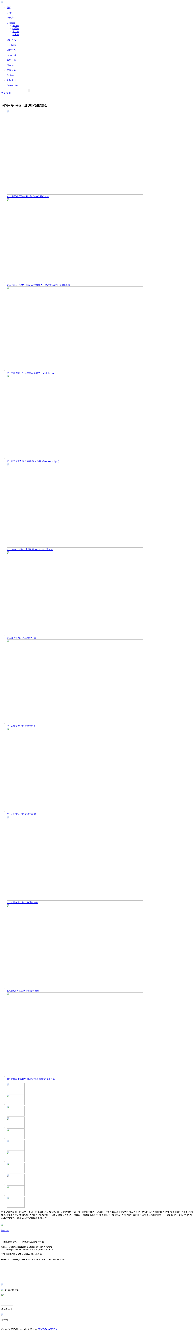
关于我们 (5, 1236)
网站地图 (5, 1265)
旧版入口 (5, 1231)
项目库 (15, 25)
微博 (3, 1272)
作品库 (15, 28)
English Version (4, 98)
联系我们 (5, 1278)
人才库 (15, 31)
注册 (8, 93)
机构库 (15, 34)
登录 (3, 93)
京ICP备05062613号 (48, 1329)
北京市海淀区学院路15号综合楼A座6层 (24, 1284)
